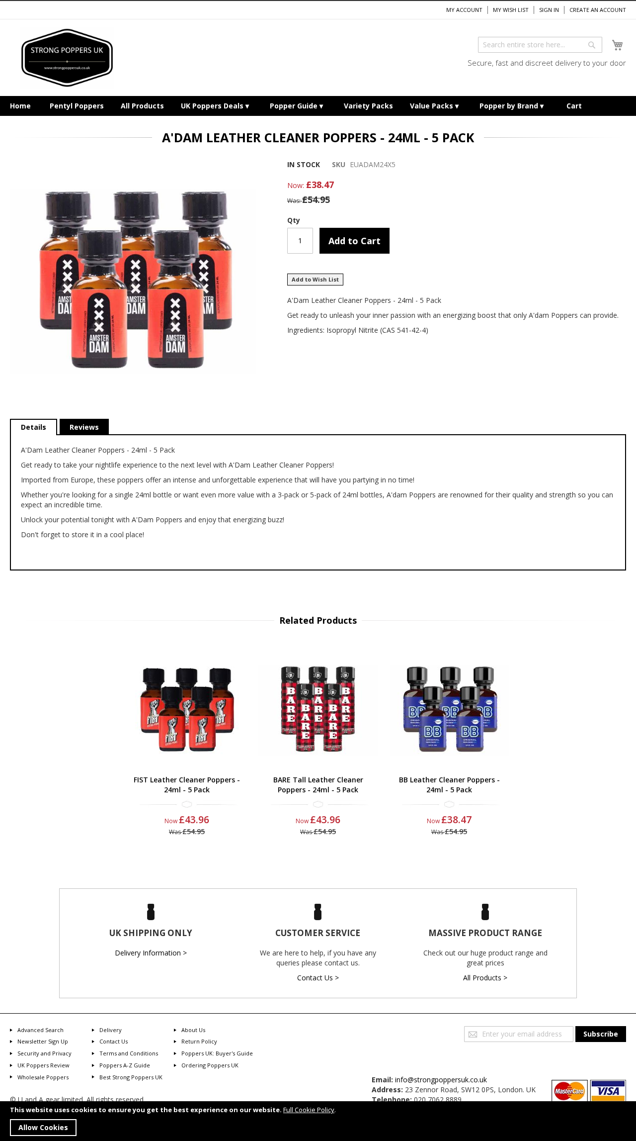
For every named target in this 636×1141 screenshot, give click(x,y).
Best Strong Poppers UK (130, 1077)
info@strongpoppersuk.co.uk (441, 1079)
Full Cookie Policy (308, 1109)
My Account (464, 9)
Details (33, 427)
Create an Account (597, 9)
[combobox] (540, 45)
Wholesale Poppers (43, 1077)
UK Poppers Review (43, 1065)
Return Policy (199, 1041)
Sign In (549, 9)
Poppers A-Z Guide (124, 1065)
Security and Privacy (44, 1053)
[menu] (318, 106)
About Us (193, 1030)
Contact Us (113, 1041)
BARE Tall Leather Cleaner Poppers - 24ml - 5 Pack (318, 784)
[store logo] (67, 58)
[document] (318, 1121)
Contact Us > (318, 977)
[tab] (33, 427)
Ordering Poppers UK (209, 1065)
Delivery (110, 1030)
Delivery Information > (151, 952)
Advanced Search (40, 1030)
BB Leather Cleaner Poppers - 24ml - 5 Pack (449, 784)
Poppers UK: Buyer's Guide (217, 1053)
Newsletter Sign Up (42, 1041)
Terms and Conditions (128, 1053)
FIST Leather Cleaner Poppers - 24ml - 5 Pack (187, 784)
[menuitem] (20, 106)
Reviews (84, 427)
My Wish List (511, 9)
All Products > (485, 977)
